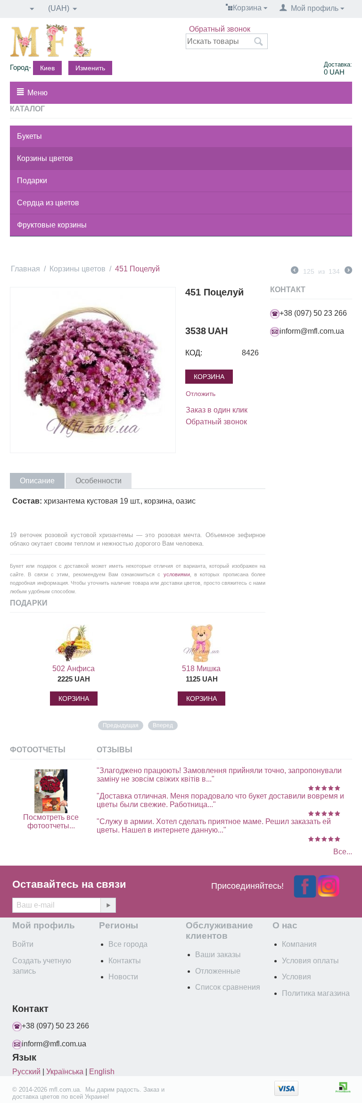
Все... (342, 852)
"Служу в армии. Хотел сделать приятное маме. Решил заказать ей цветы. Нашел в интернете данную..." (214, 825)
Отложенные (217, 971)
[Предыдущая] (294, 271)
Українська (64, 1072)
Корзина (209, 376)
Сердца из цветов (48, 203)
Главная (25, 269)
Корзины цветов (45, 158)
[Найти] (258, 42)
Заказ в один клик (216, 410)
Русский (26, 1072)
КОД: (193, 353)
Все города (128, 944)
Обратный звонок (219, 29)
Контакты (124, 961)
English (102, 1072)
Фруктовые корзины (52, 225)
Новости (123, 977)
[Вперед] (348, 271)
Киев (47, 68)
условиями (177, 574)
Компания (299, 944)
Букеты (29, 136)
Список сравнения (227, 987)
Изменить (90, 68)
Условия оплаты (310, 961)
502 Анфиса (73, 669)
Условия (296, 977)
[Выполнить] (107, 905)
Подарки (32, 181)
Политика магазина (316, 993)
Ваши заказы (218, 955)
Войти (22, 944)
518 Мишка (201, 669)
